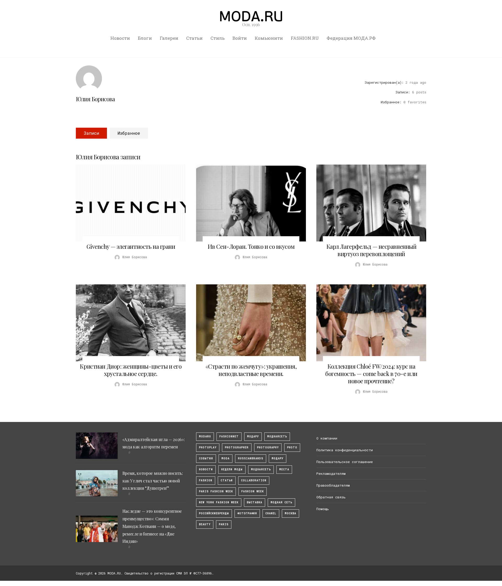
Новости (120, 38)
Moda (225, 458)
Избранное (128, 133)
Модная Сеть (281, 502)
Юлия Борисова (95, 99)
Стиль (217, 38)
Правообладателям (333, 485)
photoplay (207, 447)
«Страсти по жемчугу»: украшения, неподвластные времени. (251, 369)
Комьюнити (269, 38)
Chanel (270, 513)
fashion (205, 480)
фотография (247, 513)
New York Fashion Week (218, 502)
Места (284, 469)
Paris (224, 524)
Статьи (194, 38)
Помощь (322, 508)
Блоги (145, 38)
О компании (326, 438)
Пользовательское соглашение (344, 461)
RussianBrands (250, 458)
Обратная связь (331, 497)
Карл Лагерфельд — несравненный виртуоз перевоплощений (371, 250)
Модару (277, 458)
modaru (205, 436)
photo (292, 447)
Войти (239, 38)
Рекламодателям (331, 473)
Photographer (237, 447)
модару (253, 436)
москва (290, 513)
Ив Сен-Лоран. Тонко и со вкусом (251, 246)
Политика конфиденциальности (344, 450)
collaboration (253, 480)
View (128, 203)
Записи (91, 133)
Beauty (204, 524)
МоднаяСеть (277, 436)
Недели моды (232, 469)
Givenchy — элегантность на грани (131, 246)
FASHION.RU (305, 38)
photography (268, 447)
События (206, 458)
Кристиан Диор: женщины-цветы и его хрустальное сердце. (130, 369)
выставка (254, 502)
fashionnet (229, 436)
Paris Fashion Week (216, 491)
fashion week (252, 491)
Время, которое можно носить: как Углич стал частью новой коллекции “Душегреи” (152, 480)
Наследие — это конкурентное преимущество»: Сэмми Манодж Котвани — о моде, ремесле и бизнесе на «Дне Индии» (152, 526)
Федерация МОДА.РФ (351, 38)
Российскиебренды (214, 513)
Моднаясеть (261, 469)
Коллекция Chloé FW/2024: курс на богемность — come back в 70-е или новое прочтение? (371, 373)
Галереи (169, 38)
